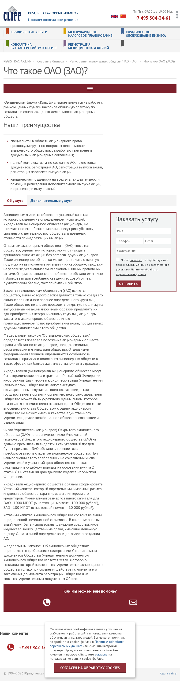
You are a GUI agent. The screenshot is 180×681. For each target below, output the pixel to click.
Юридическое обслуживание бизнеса (146, 33)
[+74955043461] (47, 602)
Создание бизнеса (50, 61)
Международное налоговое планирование (90, 33)
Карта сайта (168, 673)
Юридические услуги (29, 32)
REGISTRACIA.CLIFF (17, 61)
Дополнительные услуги (51, 200)
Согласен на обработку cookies (90, 667)
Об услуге (15, 200)
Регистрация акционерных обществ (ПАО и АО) (104, 61)
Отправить (128, 284)
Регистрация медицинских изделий (88, 46)
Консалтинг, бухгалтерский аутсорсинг (34, 46)
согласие (136, 260)
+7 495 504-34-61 (153, 18)
